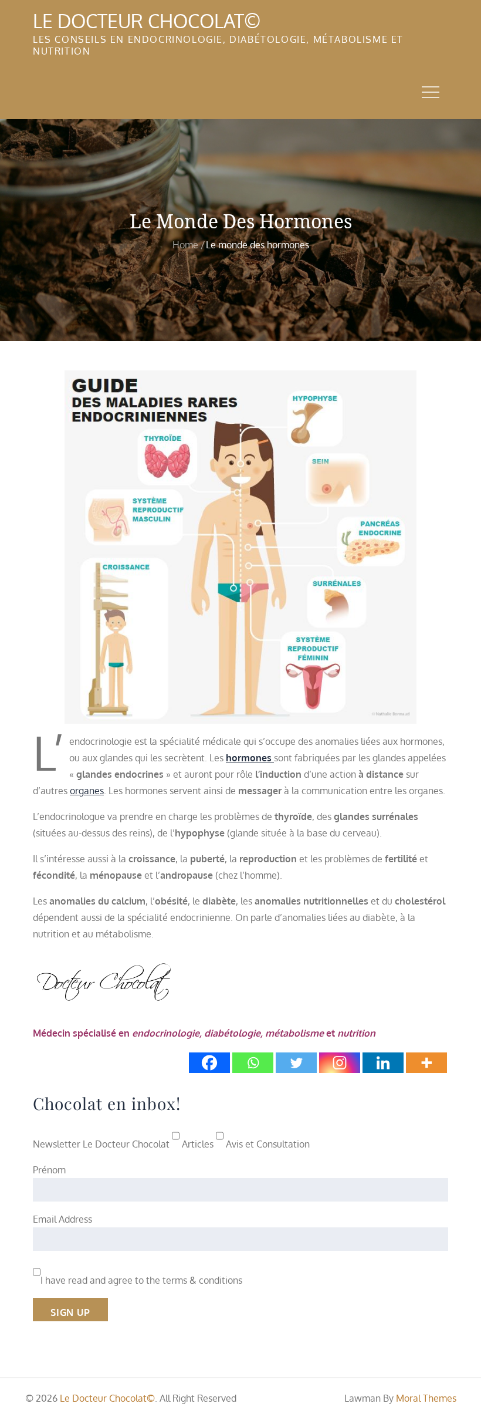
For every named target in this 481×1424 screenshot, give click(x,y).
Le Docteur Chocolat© (147, 21)
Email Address (62, 1219)
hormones (250, 758)
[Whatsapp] (252, 1062)
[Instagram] (339, 1062)
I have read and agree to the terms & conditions (141, 1280)
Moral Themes (426, 1398)
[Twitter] (296, 1062)
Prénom (49, 1170)
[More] (426, 1062)
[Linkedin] (383, 1062)
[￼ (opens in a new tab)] (240, 546)
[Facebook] (209, 1062)
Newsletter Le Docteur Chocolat (101, 1144)
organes (87, 791)
